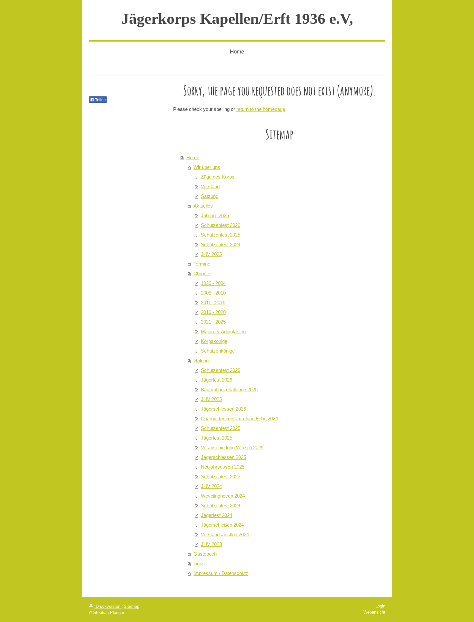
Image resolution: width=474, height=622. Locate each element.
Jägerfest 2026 (216, 380)
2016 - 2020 (213, 312)
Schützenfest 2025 (220, 235)
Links (199, 563)
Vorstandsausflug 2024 (225, 534)
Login (380, 606)
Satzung (209, 196)
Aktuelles (203, 206)
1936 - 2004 (213, 283)
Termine (201, 264)
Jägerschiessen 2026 (223, 409)
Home (192, 157)
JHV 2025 (211, 254)
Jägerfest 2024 (216, 515)
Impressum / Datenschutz (220, 573)
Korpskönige (214, 341)
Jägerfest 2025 (216, 438)
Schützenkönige (218, 351)
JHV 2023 (211, 544)
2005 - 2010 (213, 293)
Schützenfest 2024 (220, 244)
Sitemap (131, 606)
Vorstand (210, 186)
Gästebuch (205, 554)
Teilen (100, 100)
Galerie (201, 360)
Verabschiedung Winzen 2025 (232, 447)
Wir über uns (206, 167)
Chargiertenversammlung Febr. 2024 (239, 418)
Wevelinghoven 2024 (223, 496)
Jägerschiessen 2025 (223, 457)
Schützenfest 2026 (220, 225)
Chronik (201, 273)
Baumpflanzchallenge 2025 (229, 389)
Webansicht (374, 612)
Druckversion (108, 606)
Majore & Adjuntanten (223, 331)
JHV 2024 (211, 486)
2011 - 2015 (213, 302)
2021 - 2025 (213, 322)
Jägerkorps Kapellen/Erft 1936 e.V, (237, 18)
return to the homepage (260, 109)
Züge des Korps (217, 177)
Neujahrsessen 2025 (222, 467)
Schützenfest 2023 (220, 476)
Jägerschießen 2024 (222, 525)
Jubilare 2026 (215, 215)
